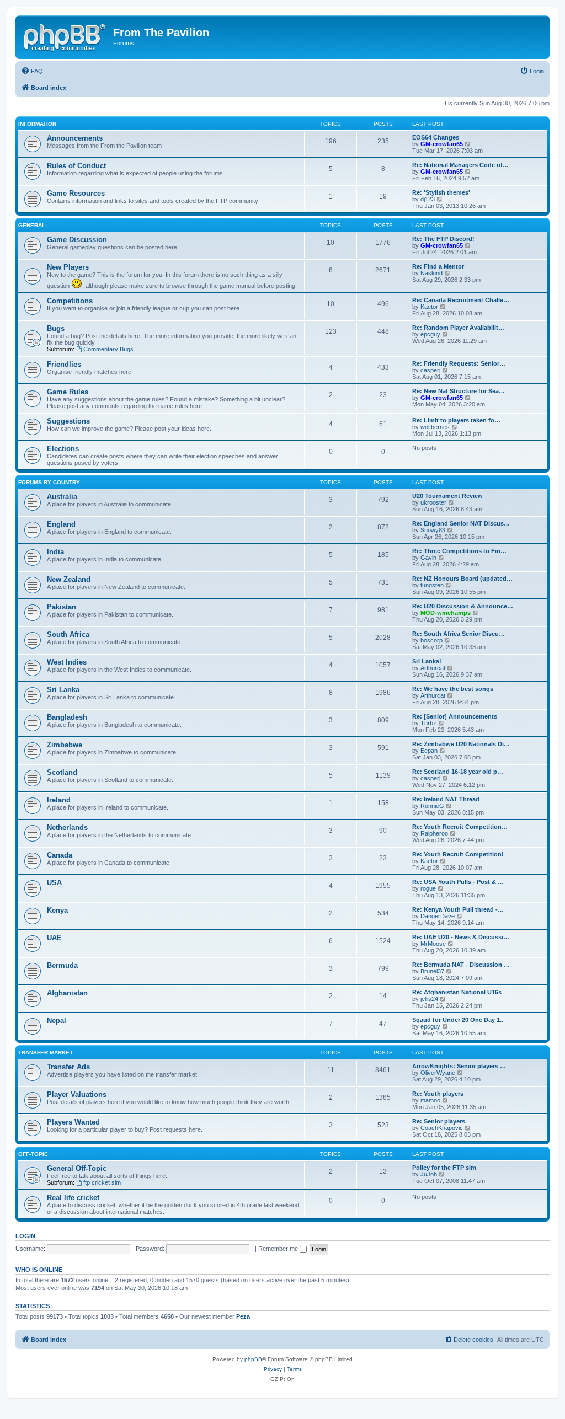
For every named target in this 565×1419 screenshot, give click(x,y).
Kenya (57, 910)
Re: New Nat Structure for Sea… (458, 391)
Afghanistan (67, 993)
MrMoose (433, 943)
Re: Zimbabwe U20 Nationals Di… (461, 744)
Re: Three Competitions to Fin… (459, 551)
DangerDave (437, 916)
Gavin (428, 557)
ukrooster (433, 502)
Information (37, 124)
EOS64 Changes (435, 137)
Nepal (56, 1020)
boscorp (431, 640)
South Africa (68, 634)
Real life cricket (73, 1197)
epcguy (430, 334)
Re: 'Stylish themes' (441, 192)
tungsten (432, 585)
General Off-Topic (76, 1168)
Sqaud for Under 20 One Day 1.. (457, 1019)
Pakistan (61, 607)
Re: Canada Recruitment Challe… (460, 300)
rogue (428, 888)
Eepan (429, 750)
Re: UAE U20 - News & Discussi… (460, 937)
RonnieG (432, 805)
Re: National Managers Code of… (460, 165)
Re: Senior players (438, 1121)
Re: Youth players (437, 1093)
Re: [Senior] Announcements (454, 716)
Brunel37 (432, 971)
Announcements (75, 138)
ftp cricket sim (102, 1182)
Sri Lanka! (426, 661)
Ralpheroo (434, 833)
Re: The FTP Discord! (443, 238)
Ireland (59, 800)
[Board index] (65, 35)
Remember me (279, 1248)
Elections (63, 449)
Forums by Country (49, 482)
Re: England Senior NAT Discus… (461, 523)
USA (54, 883)
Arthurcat (432, 668)
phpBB (253, 1359)
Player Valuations (76, 1094)
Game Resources (76, 193)
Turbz (428, 723)
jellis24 (429, 998)
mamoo (430, 1100)
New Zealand (68, 579)
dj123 (427, 199)
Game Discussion (77, 239)
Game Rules (67, 392)
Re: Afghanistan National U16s (457, 992)
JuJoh (428, 1174)
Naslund (431, 273)
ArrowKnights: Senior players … (459, 1066)
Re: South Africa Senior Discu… (458, 633)
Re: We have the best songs (452, 689)
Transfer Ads (68, 1067)
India (55, 552)
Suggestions (68, 421)
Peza (243, 1316)
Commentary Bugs (108, 349)
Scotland (62, 772)
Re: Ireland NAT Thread (445, 799)
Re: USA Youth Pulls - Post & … (458, 882)
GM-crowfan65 (441, 144)
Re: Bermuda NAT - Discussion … (461, 964)
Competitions (70, 301)
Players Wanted (73, 1122)
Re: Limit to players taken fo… (456, 420)
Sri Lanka (63, 690)
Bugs (56, 328)
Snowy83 (432, 530)
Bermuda (62, 965)
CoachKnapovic (441, 1128)
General (31, 225)
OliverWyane (437, 1072)
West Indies (67, 662)
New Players (68, 267)
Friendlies (64, 364)
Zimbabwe (64, 745)
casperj (430, 370)
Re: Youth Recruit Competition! (458, 854)
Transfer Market (45, 1052)
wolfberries (435, 427)
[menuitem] (32, 71)
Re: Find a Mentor (438, 266)
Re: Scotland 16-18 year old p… (457, 771)
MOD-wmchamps (445, 612)
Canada (59, 855)
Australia (62, 496)
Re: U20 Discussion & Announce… (462, 606)
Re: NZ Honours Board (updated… (462, 578)
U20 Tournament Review (447, 495)
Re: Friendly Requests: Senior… (458, 363)
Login (25, 1236)
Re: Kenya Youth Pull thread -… (458, 909)
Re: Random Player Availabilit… (458, 327)
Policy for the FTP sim (444, 1167)
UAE (54, 938)
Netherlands (67, 827)
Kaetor (429, 306)
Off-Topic (33, 1154)
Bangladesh (67, 717)
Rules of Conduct (76, 166)
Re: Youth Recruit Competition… (460, 826)
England (61, 524)
